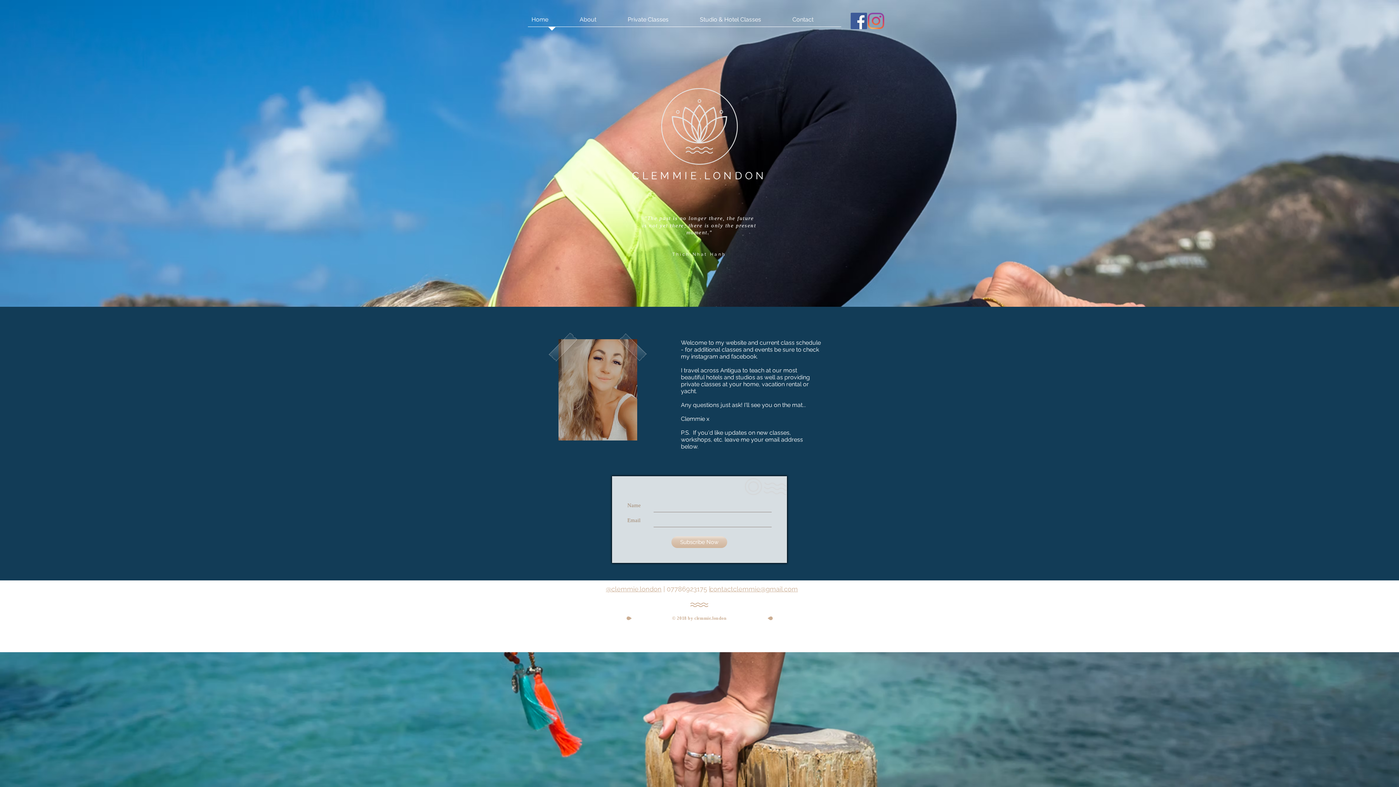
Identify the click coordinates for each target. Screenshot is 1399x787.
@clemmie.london (634, 589)
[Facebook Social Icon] (859, 21)
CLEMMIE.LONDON (699, 176)
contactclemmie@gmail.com (754, 589)
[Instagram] (876, 21)
